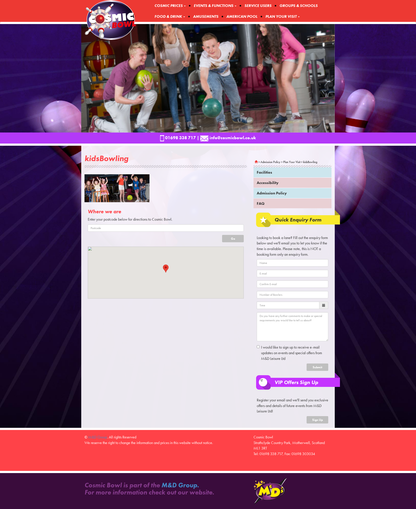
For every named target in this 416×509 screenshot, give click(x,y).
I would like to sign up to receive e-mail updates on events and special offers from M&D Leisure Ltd (291, 353)
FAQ (261, 203)
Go (233, 239)
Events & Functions (214, 5)
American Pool (241, 16)
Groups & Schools (299, 5)
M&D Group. (180, 485)
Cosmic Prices (169, 5)
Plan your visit (281, 16)
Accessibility (268, 182)
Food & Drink (168, 16)
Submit (317, 367)
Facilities (264, 172)
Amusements (205, 16)
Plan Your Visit (291, 162)
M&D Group (97, 437)
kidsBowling (310, 162)
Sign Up (317, 420)
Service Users (257, 5)
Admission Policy (270, 162)
